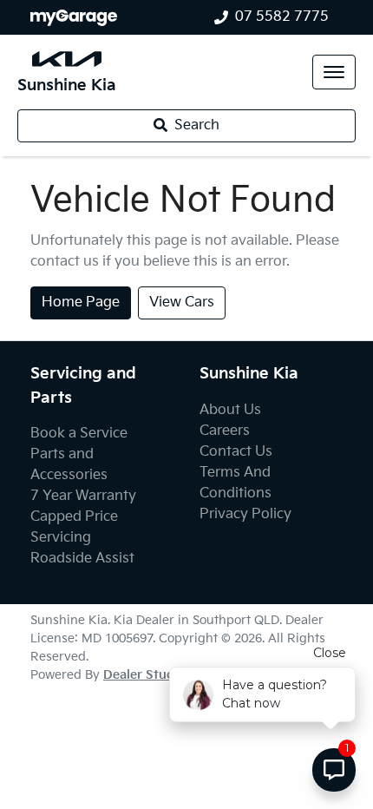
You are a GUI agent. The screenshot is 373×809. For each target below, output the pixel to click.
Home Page (81, 302)
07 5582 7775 (282, 17)
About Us (230, 410)
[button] (334, 72)
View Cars (181, 302)
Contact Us (236, 452)
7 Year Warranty (83, 496)
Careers (225, 431)
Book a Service (79, 433)
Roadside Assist (82, 558)
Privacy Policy (245, 514)
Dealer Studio (144, 675)
